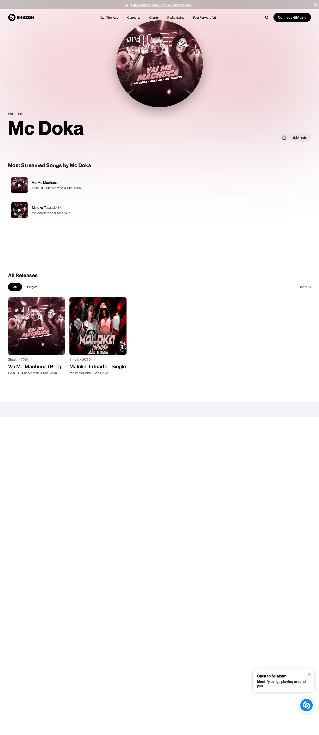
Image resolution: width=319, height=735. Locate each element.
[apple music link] (300, 138)
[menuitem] (109, 17)
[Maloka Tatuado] (76, 210)
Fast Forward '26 (205, 17)
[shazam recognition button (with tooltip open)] (306, 705)
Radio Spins (175, 17)
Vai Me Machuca (45, 182)
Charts (154, 17)
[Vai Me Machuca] (76, 185)
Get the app (109, 17)
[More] (135, 185)
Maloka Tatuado (44, 207)
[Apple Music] (16, 380)
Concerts (133, 17)
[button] (315, 4)
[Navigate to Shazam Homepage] (21, 17)
